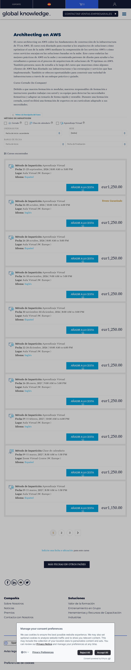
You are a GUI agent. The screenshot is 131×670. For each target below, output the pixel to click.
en (25, 652)
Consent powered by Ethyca (95, 658)
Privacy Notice (44, 644)
